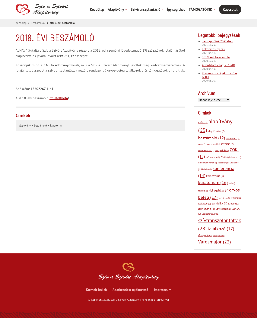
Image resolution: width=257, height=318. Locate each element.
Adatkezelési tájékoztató (130, 289)
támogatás (205, 235)
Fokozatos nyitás (213, 49)
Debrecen (233, 138)
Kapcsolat (230, 9)
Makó (232, 183)
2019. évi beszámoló (216, 57)
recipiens (224, 198)
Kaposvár (223, 162)
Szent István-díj (206, 208)
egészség (212, 144)
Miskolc (203, 190)
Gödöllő (225, 157)
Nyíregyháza (218, 190)
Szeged (233, 203)
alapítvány (25, 125)
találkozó (221, 229)
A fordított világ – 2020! (218, 65)
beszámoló (40, 125)
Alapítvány (116, 9)
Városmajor (214, 242)
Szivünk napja (223, 208)
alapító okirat (216, 131)
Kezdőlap (97, 9)
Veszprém (218, 235)
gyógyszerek (213, 157)
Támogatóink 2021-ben (217, 41)
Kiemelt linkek (96, 289)
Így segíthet (176, 9)
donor (202, 144)
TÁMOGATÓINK (200, 9)
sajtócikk (219, 203)
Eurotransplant (206, 150)
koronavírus (215, 176)
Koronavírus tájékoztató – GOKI (219, 75)
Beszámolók (38, 23)
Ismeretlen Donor (207, 162)
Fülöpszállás (222, 150)
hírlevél (236, 157)
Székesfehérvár (210, 214)
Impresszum (162, 289)
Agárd (203, 122)
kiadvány (206, 169)
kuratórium (56, 125)
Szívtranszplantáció (145, 9)
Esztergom (226, 144)
